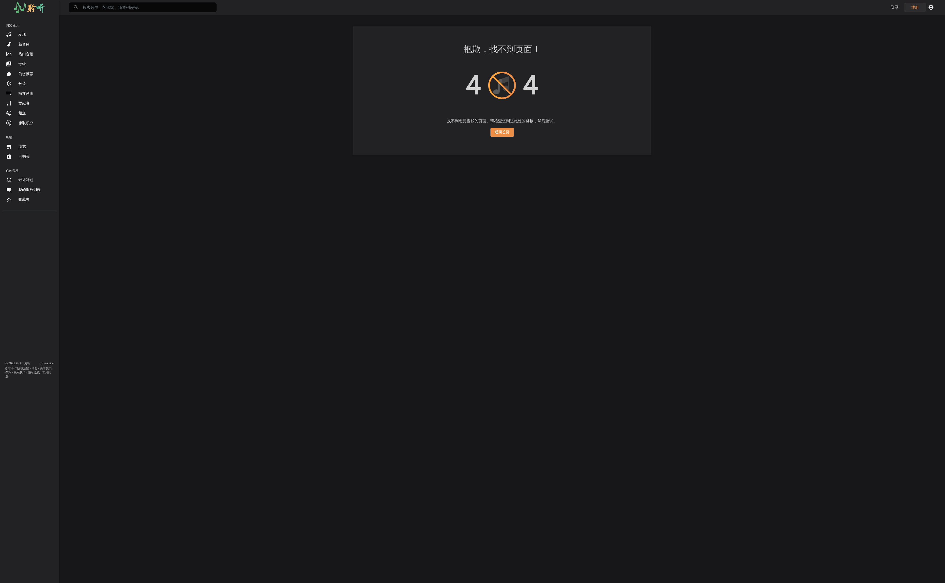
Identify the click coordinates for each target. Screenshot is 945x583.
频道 (22, 113)
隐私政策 (34, 372)
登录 (895, 7)
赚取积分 (25, 123)
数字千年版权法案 (17, 368)
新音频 (24, 44)
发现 (22, 34)
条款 (8, 372)
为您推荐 (25, 74)
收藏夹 (24, 199)
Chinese (46, 363)
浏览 (22, 146)
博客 (34, 368)
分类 (22, 83)
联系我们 (20, 372)
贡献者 (24, 103)
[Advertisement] (29, 287)
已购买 (24, 156)
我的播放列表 (29, 189)
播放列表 (25, 93)
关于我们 (46, 368)
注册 (915, 7)
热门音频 (25, 54)
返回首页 (502, 132)
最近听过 (25, 180)
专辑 (22, 64)
